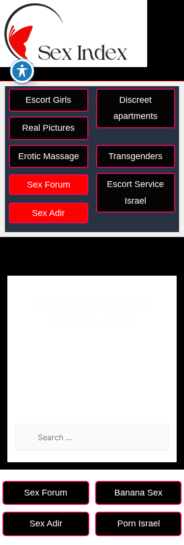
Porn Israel (138, 523)
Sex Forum (48, 185)
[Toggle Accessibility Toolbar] (22, 71)
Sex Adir (48, 213)
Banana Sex (138, 493)
